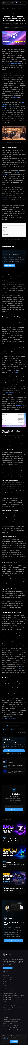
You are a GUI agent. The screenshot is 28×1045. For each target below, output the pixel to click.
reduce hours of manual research (11, 63)
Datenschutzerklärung (8, 989)
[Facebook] (4, 971)
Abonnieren (14, 809)
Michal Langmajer (8, 23)
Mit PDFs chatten (7, 981)
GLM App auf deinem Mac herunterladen (12, 1009)
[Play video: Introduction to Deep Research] (14, 133)
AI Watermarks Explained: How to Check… (12, 1019)
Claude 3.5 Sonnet (19, 353)
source (14, 241)
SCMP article (18, 668)
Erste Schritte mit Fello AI (8, 977)
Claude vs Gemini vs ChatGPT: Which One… (12, 1025)
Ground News (18, 405)
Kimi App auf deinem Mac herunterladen (12, 1007)
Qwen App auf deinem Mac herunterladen (12, 1011)
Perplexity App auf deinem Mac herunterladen (13, 1003)
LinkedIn (6, 729)
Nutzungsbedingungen (8, 987)
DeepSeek (7, 27)
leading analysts (13, 372)
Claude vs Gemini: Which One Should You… (12, 1027)
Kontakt (4, 985)
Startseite (4, 8)
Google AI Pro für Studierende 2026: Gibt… (12, 1029)
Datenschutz (5, 1038)
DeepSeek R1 (7, 353)
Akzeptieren (14, 1041)
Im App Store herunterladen (14, 940)
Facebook (11, 725)
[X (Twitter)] (7, 971)
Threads (14, 729)
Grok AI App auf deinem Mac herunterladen (12, 1005)
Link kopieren (22, 732)
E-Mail (22, 729)
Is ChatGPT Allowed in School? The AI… (12, 1021)
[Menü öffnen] (12, 2)
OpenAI (21, 27)
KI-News (9, 8)
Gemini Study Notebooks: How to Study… (12, 1023)
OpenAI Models (15, 27)
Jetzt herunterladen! (9, 265)
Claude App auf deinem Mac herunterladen (12, 997)
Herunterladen (21, 2)
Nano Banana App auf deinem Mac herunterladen (14, 1013)
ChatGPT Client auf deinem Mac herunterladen (13, 995)
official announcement (10, 718)
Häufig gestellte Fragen (8, 979)
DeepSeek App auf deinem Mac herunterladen (13, 1001)
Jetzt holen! (8, 968)
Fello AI (7, 2)
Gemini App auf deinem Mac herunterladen (12, 999)
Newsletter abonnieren (8, 983)
